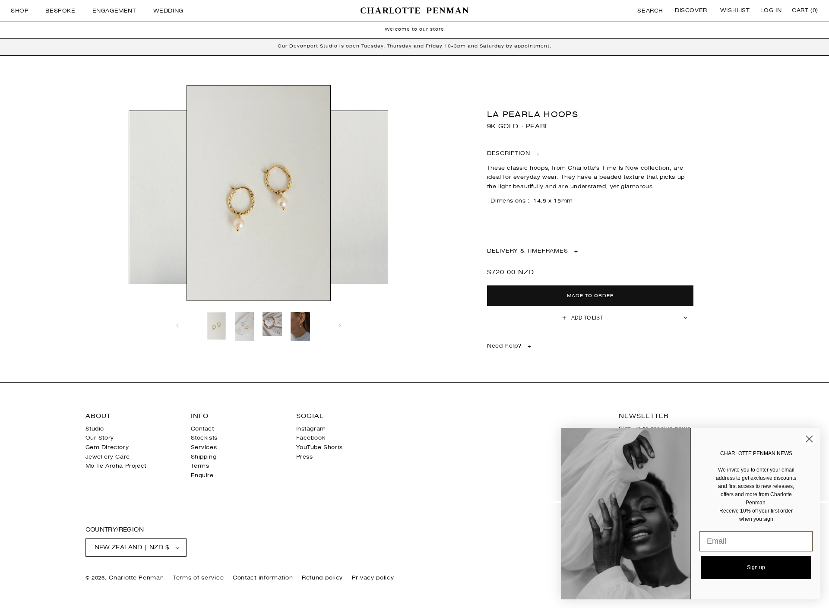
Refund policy (322, 578)
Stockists (204, 438)
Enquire (202, 475)
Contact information (263, 578)
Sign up (756, 567)
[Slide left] (177, 325)
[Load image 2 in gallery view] (244, 327)
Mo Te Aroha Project (115, 466)
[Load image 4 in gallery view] (300, 327)
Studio (94, 429)
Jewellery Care (107, 457)
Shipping (204, 457)
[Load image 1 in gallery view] (217, 327)
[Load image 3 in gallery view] (272, 324)
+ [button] (514, 153)
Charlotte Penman (136, 578)
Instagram (311, 429)
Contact (202, 429)
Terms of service (198, 578)
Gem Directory (107, 447)
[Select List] (685, 318)
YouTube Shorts (319, 447)
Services (204, 447)
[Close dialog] (809, 438)
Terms (200, 466)
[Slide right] (339, 325)
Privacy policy (373, 578)
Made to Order (590, 295)
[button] (23, 11)
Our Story (99, 438)
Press (304, 457)
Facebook (311, 438)
